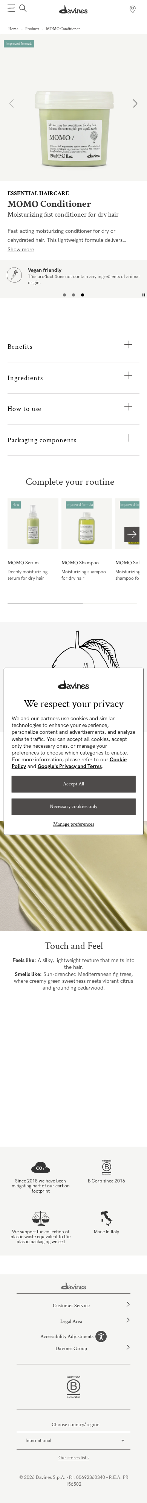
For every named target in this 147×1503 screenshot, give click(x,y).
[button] (11, 9)
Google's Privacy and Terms (70, 766)
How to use (24, 409)
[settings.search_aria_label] (22, 9)
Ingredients (25, 378)
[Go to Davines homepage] (73, 9)
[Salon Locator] (132, 9)
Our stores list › (73, 1458)
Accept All (73, 784)
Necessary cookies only (73, 806)
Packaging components (42, 440)
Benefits (20, 346)
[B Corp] (73, 1387)
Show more (21, 249)
